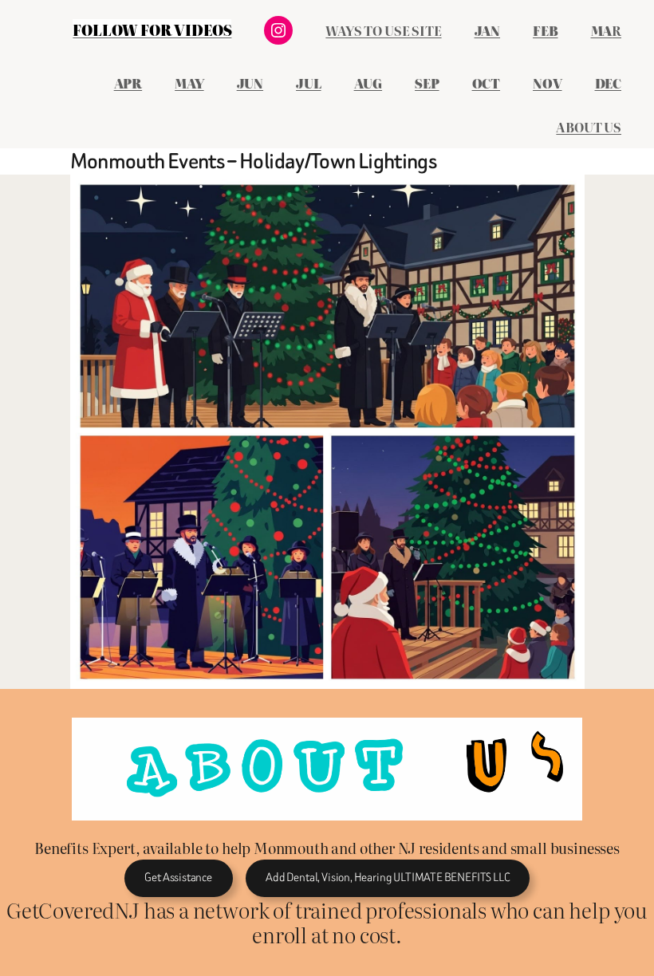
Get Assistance (178, 877)
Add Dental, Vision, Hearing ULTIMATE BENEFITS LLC (387, 877)
